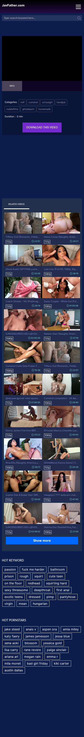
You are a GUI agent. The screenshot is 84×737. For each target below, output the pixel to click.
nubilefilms (12, 109)
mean (23, 604)
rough (24, 576)
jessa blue (62, 636)
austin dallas (13, 670)
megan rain (32, 657)
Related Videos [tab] (16, 204)
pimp (50, 597)
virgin (8, 604)
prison (9, 576)
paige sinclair (56, 650)
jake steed (12, 629)
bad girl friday (37, 663)
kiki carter (61, 663)
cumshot (33, 102)
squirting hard (56, 583)
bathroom (57, 569)
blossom (31, 643)
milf (22, 102)
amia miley (71, 629)
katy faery (12, 636)
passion (10, 569)
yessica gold (52, 643)
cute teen (56, 576)
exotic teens (13, 597)
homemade (44, 109)
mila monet (12, 663)
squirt (38, 576)
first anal (62, 590)
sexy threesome (16, 590)
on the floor (13, 583)
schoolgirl (47, 102)
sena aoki (11, 643)
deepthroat (42, 590)
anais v (31, 629)
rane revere (32, 650)
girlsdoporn (28, 109)
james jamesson (37, 636)
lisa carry (11, 650)
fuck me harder (33, 569)
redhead (34, 583)
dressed (34, 597)
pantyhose (67, 597)
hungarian (40, 604)
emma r (52, 657)
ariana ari (11, 657)
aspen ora (49, 629)
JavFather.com (13, 5)
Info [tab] (12, 86)
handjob (61, 102)
